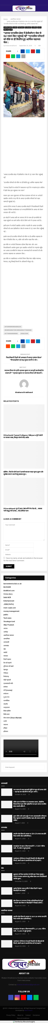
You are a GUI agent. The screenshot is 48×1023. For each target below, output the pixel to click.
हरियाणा (5, 731)
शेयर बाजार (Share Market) (12, 718)
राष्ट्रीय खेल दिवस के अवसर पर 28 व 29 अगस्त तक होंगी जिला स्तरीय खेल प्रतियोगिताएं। (29, 918)
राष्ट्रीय (39, 27)
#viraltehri (24, 333)
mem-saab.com (9, 608)
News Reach (28, 1010)
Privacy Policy (10, 1015)
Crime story (7, 594)
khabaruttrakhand (11, 45)
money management (11, 611)
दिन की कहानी (28, 27)
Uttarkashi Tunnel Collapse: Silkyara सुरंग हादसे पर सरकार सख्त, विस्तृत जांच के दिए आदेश (23, 436)
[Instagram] (17, 997)
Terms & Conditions (23, 1018)
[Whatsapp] (36, 997)
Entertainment (8, 601)
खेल (4, 649)
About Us (20, 1015)
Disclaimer (36, 1015)
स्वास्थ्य (5, 725)
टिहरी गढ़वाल (21, 27)
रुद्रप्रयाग (6, 707)
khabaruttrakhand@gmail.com (28, 985)
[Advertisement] (24, 146)
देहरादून (5, 670)
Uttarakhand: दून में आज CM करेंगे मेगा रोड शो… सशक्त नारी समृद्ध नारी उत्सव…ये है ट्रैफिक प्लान (22, 509)
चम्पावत (5, 656)
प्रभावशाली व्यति (8, 683)
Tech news (7, 618)
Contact (28, 1015)
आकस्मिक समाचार (7, 27)
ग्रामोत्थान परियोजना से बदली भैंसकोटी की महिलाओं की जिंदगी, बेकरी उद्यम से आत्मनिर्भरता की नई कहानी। (28, 942)
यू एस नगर (6, 697)
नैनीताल (5, 673)
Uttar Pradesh (8, 625)
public (5, 615)
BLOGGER (7, 587)
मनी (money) (7, 690)
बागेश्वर (5, 687)
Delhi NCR (7, 597)
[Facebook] (10, 997)
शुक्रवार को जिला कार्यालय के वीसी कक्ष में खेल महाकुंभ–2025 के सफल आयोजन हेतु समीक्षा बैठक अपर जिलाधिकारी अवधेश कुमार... (30, 876)
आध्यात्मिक (6, 639)
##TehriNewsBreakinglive (13, 326)
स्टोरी (11, 29)
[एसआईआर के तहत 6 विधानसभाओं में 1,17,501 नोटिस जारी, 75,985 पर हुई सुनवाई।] (6, 848)
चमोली (5, 652)
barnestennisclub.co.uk (12, 584)
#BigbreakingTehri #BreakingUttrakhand (18, 330)
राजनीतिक (34, 27)
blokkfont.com (9, 591)
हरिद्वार (5, 728)
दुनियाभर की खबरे (8, 666)
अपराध (5, 628)
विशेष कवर (6, 29)
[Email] (29, 997)
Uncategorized (9, 621)
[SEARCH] (42, 767)
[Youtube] (23, 997)
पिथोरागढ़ (6, 676)
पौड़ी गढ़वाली (7, 680)
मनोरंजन (5, 694)
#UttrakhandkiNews (11, 333)
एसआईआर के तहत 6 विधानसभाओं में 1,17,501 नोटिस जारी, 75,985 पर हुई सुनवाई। (29, 930)
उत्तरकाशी (6, 642)
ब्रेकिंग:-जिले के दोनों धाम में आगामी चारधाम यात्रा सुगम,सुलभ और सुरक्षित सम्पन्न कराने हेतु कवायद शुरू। (23, 473)
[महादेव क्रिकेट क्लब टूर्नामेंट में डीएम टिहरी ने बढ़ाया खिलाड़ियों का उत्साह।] (6, 891)
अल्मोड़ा (5, 632)
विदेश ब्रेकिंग (7, 711)
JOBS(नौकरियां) (8, 604)
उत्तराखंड (15, 27)
